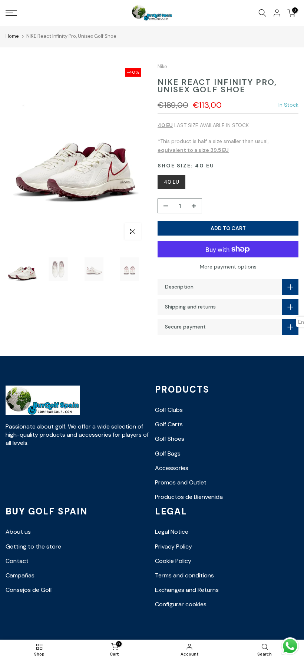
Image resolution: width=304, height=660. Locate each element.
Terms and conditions (184, 575)
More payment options (228, 266)
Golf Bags (168, 453)
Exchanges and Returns (187, 590)
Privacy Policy (173, 546)
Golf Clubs (169, 410)
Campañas (20, 575)
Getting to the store (33, 546)
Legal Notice (171, 532)
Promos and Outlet (180, 482)
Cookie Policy (173, 561)
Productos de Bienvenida (189, 497)
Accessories (171, 468)
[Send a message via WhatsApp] (290, 646)
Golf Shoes (169, 439)
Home (12, 36)
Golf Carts (169, 424)
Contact (17, 561)
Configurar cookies (180, 604)
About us (18, 532)
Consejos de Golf (29, 590)
